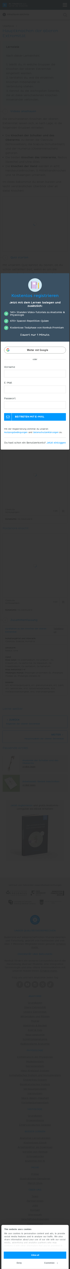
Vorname (9, 367)
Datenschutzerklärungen (46, 433)
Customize (49, 1263)
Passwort (10, 398)
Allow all (35, 1255)
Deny (19, 1263)
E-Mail (8, 383)
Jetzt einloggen (56, 443)
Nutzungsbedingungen (16, 433)
